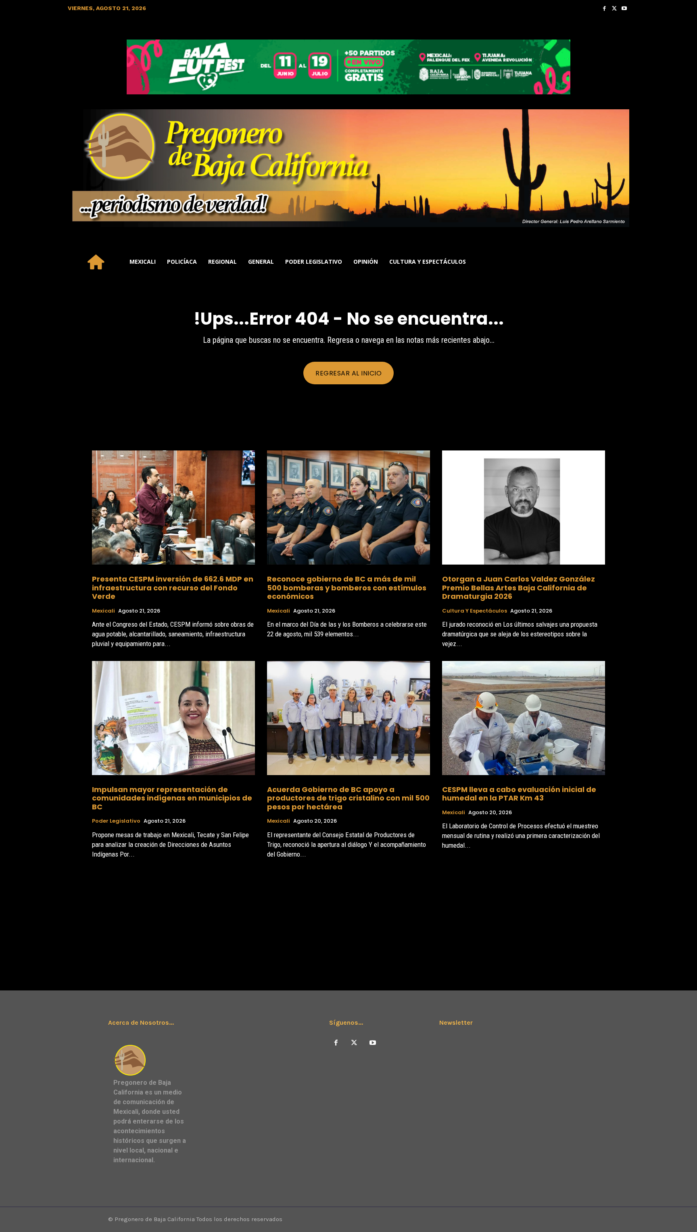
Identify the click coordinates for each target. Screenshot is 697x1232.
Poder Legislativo (116, 821)
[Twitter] (614, 8)
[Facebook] (604, 8)
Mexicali (103, 611)
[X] (354, 1043)
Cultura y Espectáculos (474, 611)
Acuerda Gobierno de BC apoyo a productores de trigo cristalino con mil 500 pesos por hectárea (348, 798)
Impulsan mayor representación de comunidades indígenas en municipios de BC (172, 798)
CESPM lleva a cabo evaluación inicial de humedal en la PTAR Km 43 (519, 793)
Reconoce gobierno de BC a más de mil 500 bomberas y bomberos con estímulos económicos (346, 587)
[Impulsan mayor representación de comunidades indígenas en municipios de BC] (173, 718)
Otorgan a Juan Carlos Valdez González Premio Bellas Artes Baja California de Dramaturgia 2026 (518, 587)
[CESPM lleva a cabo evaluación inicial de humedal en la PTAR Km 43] (523, 718)
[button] (619, 261)
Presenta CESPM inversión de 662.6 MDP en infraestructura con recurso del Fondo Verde (172, 587)
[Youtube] (624, 8)
